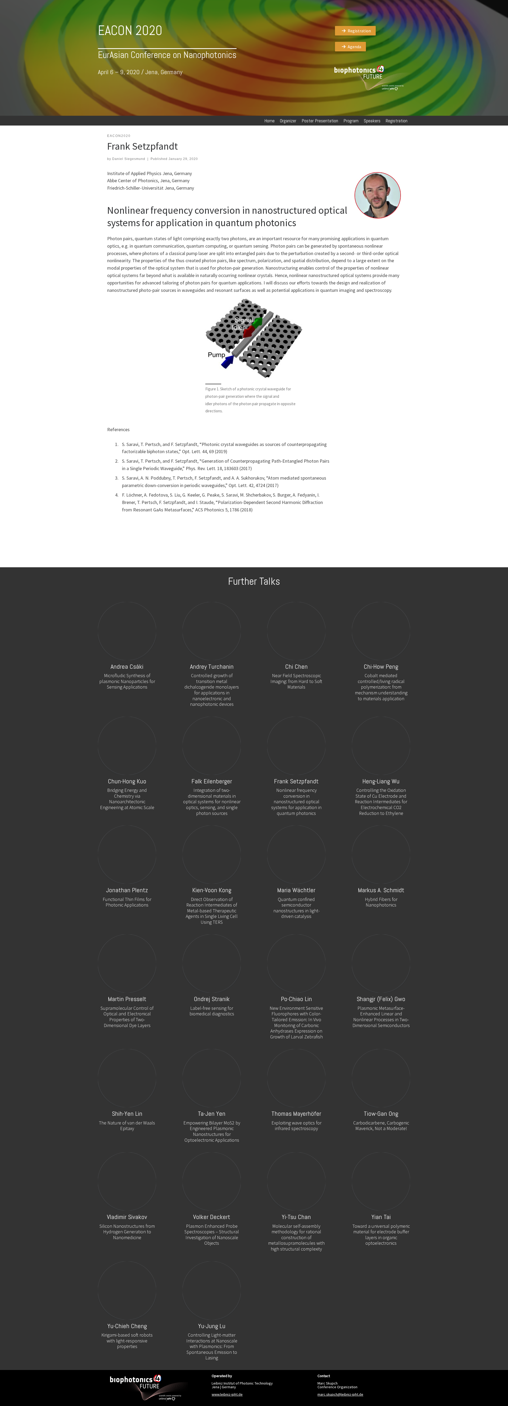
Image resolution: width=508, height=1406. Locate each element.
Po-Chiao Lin (296, 999)
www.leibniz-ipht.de (227, 1394)
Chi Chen (296, 666)
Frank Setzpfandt (296, 781)
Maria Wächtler (296, 890)
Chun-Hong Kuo (127, 781)
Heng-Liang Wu (381, 781)
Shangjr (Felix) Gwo (381, 999)
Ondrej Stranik (212, 999)
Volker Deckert (211, 1217)
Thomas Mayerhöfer (296, 1113)
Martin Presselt (127, 999)
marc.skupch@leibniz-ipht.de (340, 1394)
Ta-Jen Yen (211, 1113)
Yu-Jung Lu (211, 1326)
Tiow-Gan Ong (381, 1113)
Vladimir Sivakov (127, 1217)
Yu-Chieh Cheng (127, 1326)
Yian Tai (381, 1217)
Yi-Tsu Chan (296, 1217)
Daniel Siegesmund (128, 159)
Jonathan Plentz (127, 890)
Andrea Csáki (127, 666)
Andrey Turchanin (212, 666)
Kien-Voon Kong (211, 890)
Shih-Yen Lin (127, 1113)
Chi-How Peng (381, 666)
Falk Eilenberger (212, 781)
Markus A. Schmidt (381, 890)
